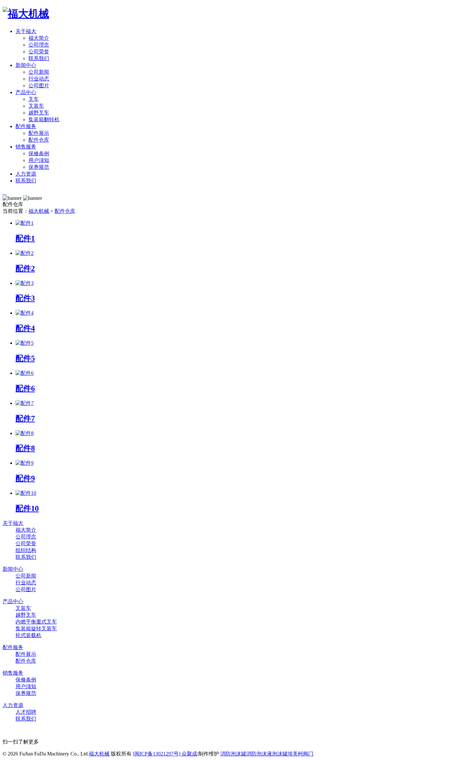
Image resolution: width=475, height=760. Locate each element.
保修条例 (38, 153)
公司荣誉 (38, 51)
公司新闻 (38, 72)
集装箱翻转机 (43, 119)
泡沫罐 (280, 753)
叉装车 (36, 106)
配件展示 (38, 133)
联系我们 (38, 58)
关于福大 (26, 31)
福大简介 (38, 38)
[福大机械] (26, 13)
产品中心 (26, 92)
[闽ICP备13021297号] (157, 753)
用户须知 (38, 160)
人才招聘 (26, 712)
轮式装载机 (28, 635)
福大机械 (38, 211)
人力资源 (26, 174)
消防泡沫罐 (233, 753)
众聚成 (189, 753)
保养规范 (38, 167)
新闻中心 (26, 65)
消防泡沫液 (259, 753)
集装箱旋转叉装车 (36, 628)
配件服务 (26, 126)
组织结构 (26, 550)
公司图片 (38, 85)
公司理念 (38, 45)
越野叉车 (38, 112)
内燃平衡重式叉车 (36, 621)
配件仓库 (38, 140)
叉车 (33, 99)
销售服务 (26, 146)
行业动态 (38, 78)
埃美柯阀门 (300, 753)
